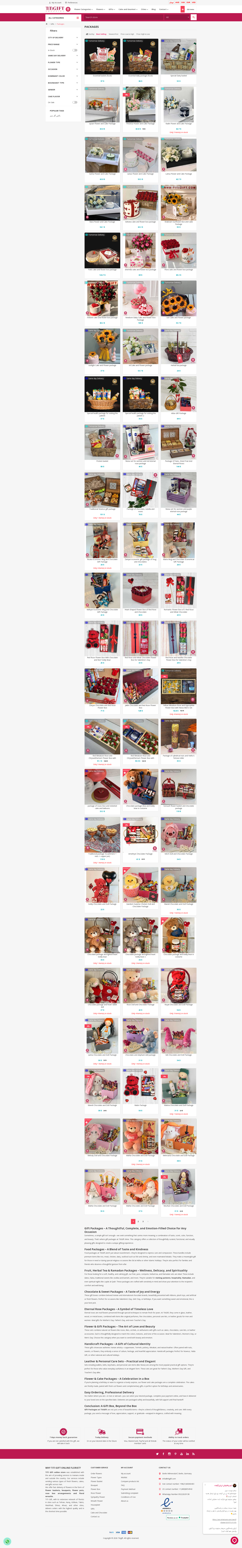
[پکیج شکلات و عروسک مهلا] (140, 1187)
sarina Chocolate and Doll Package (102, 1055)
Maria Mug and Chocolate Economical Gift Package (178, 560)
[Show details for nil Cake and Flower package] (140, 346)
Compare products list (130, 1481)
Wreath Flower (97, 1501)
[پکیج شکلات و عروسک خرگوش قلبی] (102, 985)
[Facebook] (163, 1454)
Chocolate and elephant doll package (140, 1055)
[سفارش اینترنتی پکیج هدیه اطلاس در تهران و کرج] (178, 394)
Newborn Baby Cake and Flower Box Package (140, 318)
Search (194, 17)
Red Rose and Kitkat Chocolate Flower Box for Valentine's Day (140, 658)
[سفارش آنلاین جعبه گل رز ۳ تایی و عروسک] (102, 638)
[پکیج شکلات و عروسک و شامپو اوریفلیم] (178, 1187)
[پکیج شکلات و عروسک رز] (140, 985)
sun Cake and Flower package (179, 317)
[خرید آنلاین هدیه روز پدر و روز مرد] (178, 686)
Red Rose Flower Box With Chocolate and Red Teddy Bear (102, 658)
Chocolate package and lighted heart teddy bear (102, 955)
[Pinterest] (175, 1454)
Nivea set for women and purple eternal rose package (178, 510)
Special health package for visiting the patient (102, 414)
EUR (188, 2)
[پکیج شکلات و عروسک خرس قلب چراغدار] (102, 935)
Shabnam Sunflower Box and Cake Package (179, 223)
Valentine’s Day (125, 1299)
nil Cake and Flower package (140, 365)
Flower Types (96, 1477)
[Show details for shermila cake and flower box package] (140, 250)
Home (46, 24)
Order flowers (96, 1473)
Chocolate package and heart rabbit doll (102, 1005)
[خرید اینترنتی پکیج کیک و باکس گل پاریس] (102, 250)
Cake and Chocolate (99, 1512)
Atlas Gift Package (178, 413)
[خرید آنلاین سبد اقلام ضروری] (102, 56)
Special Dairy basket (179, 75)
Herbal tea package (179, 365)
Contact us (95, 1516)
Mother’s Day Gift (179, 1368)
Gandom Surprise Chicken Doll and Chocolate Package (140, 905)
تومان (171, 2)
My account (126, 1473)
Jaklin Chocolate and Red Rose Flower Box (140, 706)
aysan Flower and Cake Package (102, 123)
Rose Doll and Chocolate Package (140, 1004)
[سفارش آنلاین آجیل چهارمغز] (178, 736)
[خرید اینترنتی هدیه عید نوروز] (102, 835)
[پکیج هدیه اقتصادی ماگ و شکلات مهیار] (102, 590)
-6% (88, 1026)
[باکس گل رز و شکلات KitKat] (140, 638)
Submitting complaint (129, 1493)
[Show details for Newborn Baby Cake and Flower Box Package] (140, 298)
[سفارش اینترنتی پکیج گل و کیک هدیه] (102, 787)
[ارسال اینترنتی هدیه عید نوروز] (102, 490)
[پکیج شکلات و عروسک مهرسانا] (178, 1136)
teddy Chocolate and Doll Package (102, 904)
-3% (126, 825)
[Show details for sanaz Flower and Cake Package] (140, 155)
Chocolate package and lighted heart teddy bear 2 (140, 955)
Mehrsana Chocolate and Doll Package (179, 1155)
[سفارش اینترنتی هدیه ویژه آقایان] (140, 736)
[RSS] (194, 1454)
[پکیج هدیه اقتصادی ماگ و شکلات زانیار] (140, 540)
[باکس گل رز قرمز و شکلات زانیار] (102, 686)
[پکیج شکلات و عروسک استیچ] (178, 835)
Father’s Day (166, 1368)
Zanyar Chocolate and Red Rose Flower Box (102, 706)
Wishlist (124, 1477)
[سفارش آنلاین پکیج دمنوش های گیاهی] (178, 346)
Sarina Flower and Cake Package (102, 174)
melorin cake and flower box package (102, 317)
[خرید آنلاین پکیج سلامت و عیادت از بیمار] (140, 394)
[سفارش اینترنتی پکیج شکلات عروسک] (140, 1086)
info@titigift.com (169, 1478)
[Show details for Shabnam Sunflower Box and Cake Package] (178, 203)
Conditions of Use (128, 1497)
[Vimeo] (188, 1454)
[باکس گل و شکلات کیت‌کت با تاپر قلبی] (178, 590)
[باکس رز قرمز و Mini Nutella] (178, 638)
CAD (183, 2)
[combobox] (123, 17)
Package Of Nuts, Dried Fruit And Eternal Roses (178, 462)
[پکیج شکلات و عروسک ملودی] (102, 1136)
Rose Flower (96, 1493)
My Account (56, 2)
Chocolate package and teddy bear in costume (179, 955)
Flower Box (95, 1489)
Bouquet (94, 1485)
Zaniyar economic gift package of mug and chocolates (140, 560)
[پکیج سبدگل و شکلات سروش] (178, 787)
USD (193, 2)
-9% (126, 95)
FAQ (123, 1485)
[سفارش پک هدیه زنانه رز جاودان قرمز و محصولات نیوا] (140, 442)
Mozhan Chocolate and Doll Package (179, 1206)
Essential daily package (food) (140, 75)
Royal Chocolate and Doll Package (179, 1004)
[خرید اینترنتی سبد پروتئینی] (102, 442)
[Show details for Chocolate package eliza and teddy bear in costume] (140, 787)
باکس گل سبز (55, 115)
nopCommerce (126, 1541)
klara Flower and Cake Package (102, 222)
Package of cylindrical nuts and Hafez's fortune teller (178, 756)
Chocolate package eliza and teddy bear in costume (140, 807)
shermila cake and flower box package (140, 269)
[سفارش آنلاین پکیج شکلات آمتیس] (140, 835)
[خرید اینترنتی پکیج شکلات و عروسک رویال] (178, 985)
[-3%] (126, 818)
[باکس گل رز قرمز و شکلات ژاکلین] (140, 686)
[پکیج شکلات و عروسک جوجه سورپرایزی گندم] (140, 885)
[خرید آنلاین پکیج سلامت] (102, 394)
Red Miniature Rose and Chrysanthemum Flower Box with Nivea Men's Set (140, 758)
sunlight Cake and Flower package (102, 365)
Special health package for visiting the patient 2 (140, 414)
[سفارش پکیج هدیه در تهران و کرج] (178, 104)
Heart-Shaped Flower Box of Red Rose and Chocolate (140, 610)
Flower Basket (96, 1481)
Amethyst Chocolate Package (140, 854)
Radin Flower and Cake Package (179, 123)
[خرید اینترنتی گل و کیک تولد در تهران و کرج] (178, 155)
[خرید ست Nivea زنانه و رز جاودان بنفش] (178, 490)
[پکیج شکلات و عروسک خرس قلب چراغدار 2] (140, 935)
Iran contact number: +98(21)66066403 (178, 1484)
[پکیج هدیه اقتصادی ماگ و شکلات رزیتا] (102, 540)
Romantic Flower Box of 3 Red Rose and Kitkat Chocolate (179, 610)
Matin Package (140, 1105)
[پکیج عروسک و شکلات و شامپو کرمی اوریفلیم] (178, 1086)
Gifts (93, 1509)
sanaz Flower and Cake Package (140, 174)
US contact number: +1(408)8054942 (177, 1489)
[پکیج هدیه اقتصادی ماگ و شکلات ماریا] (178, 540)
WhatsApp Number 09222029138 (175, 1494)
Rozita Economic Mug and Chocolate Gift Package (102, 560)
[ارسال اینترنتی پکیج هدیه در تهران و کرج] (140, 104)
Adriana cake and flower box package (140, 222)
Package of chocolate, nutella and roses (140, 510)
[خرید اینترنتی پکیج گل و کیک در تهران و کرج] (102, 155)
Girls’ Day (136, 1299)
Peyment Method (128, 1489)
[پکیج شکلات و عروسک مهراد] (140, 1136)
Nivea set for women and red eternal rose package (140, 462)
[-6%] (88, 1020)
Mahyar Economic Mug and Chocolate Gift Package (102, 610)
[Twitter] (157, 1454)
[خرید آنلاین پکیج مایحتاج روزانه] (140, 56)
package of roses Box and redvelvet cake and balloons (102, 807)
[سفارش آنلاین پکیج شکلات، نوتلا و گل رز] (140, 490)
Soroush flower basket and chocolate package (178, 807)
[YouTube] (181, 1454)
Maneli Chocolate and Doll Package (178, 904)
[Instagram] (169, 1454)
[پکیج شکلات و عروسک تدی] (102, 885)
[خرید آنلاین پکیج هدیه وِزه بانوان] (102, 736)
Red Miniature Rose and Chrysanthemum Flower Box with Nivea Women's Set (102, 758)
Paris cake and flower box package (102, 269)
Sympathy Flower (98, 1497)
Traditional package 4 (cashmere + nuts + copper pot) (102, 855)
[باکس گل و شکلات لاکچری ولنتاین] (140, 590)
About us (124, 1501)
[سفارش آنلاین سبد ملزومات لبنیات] (178, 56)
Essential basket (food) (102, 75)
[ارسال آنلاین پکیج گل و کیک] (140, 203)
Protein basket (102, 461)
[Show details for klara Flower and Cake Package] (102, 203)
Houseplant (95, 1505)
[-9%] (126, 88)
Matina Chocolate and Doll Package (178, 1105)
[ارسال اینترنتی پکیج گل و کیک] (178, 250)
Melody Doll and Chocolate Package (102, 1155)
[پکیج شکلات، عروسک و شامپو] (102, 1036)
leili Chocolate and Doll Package (179, 1055)
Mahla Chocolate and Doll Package (140, 1155)
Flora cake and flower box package (178, 269)
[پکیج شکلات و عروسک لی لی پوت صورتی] (178, 1036)
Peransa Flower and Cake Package (140, 123)
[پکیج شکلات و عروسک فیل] (140, 1036)
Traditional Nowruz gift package (102, 509)
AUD (177, 2)
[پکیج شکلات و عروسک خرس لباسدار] (178, 935)
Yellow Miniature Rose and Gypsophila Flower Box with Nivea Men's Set (178, 706)
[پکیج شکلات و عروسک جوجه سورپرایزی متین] (178, 885)
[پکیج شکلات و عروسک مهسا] (102, 1187)
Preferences (73, 2)
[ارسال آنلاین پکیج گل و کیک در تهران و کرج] (102, 104)
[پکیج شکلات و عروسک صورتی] (102, 1086)
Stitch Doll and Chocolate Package (179, 854)
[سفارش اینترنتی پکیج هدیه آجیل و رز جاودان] (178, 442)
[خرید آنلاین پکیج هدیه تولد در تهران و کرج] (178, 298)
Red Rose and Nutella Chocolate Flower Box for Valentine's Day (178, 658)
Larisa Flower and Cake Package (178, 174)
